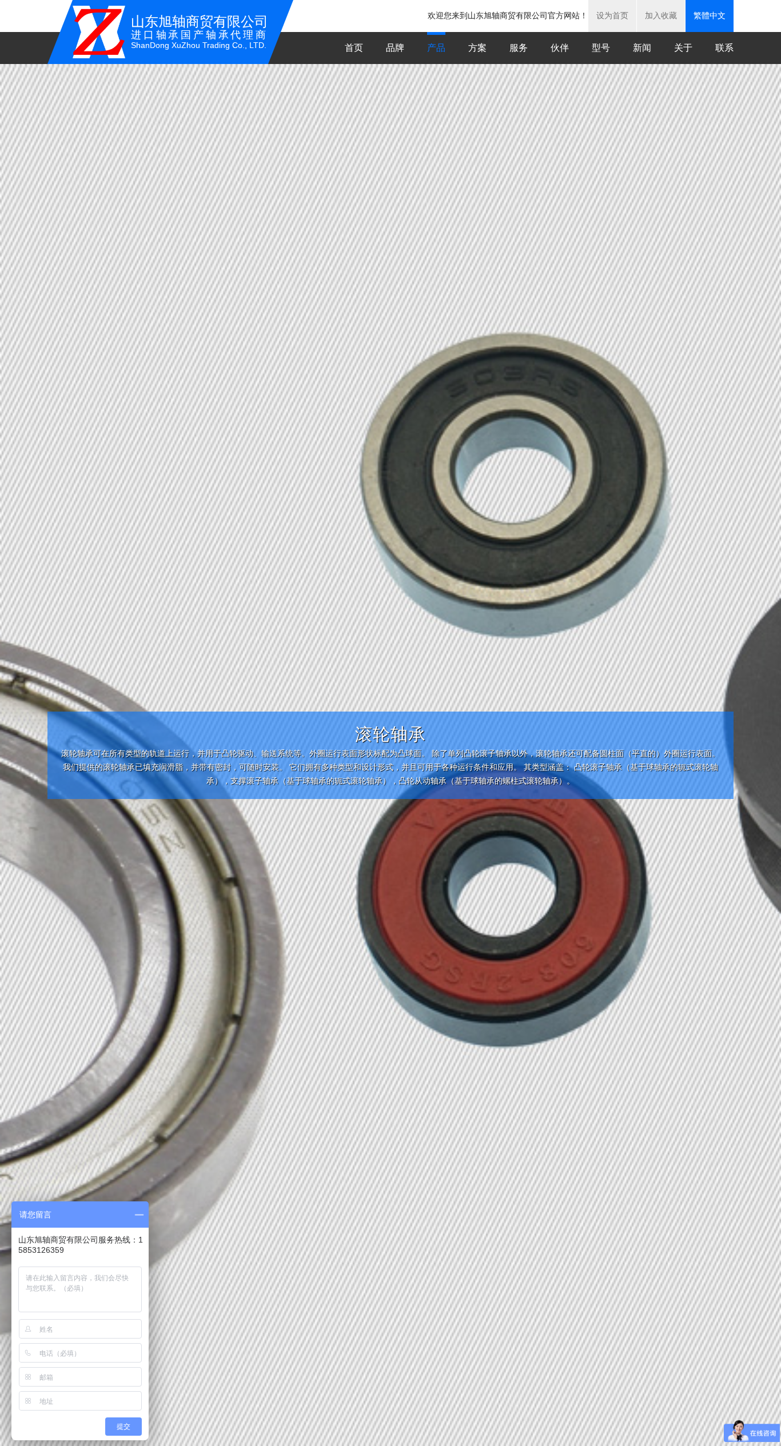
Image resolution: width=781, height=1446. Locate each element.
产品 (436, 48)
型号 (601, 48)
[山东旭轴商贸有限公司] (99, 32)
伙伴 (560, 48)
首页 (354, 48)
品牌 (395, 48)
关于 (683, 48)
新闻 (642, 48)
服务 (518, 48)
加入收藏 (661, 15)
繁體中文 (710, 15)
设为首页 (612, 15)
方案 (477, 48)
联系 (724, 48)
